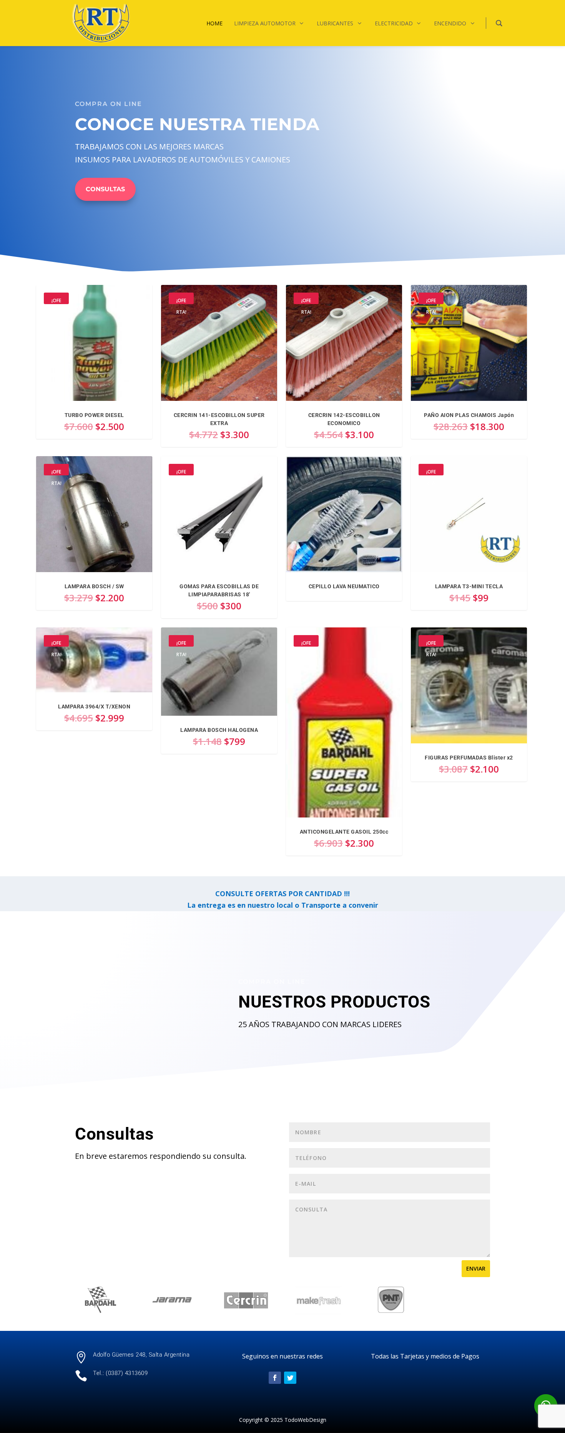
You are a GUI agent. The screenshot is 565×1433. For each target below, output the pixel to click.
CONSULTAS (105, 189)
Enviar (475, 1268)
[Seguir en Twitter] (290, 1378)
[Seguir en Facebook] (275, 1378)
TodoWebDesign (305, 1419)
